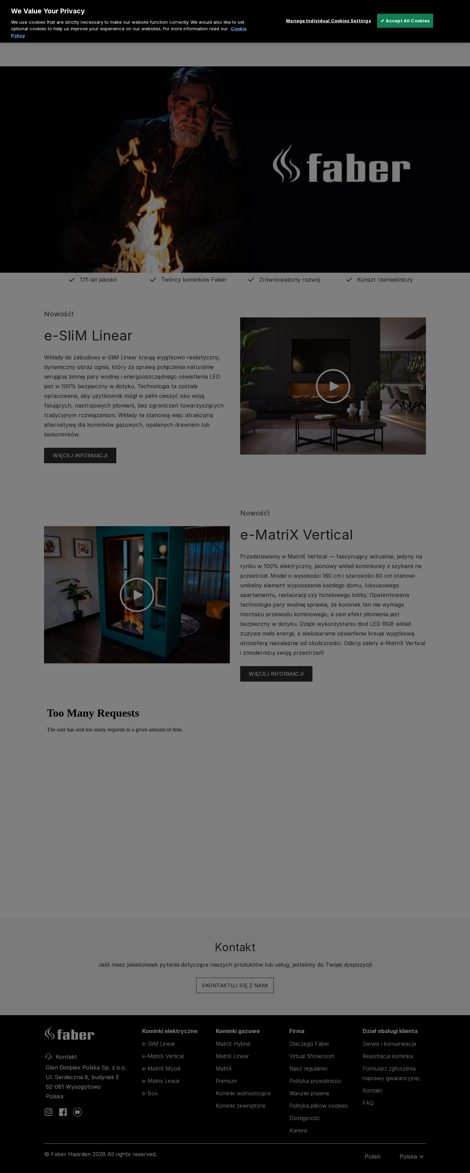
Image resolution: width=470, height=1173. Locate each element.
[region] (235, 21)
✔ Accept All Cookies (405, 20)
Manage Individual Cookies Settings (328, 20)
